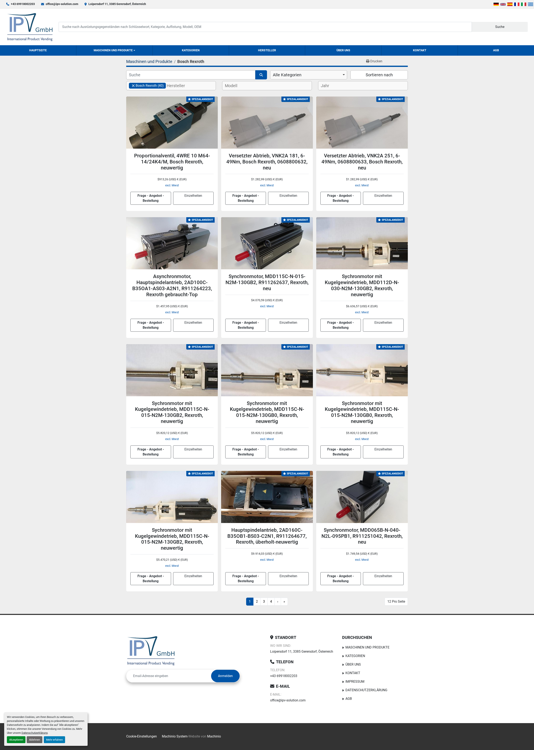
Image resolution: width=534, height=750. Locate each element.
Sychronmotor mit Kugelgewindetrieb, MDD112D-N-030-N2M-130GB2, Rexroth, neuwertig (362, 285)
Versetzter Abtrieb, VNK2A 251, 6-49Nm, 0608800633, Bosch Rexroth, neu (362, 162)
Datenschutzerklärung (34, 732)
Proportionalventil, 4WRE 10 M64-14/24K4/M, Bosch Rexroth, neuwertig (172, 162)
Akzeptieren (16, 739)
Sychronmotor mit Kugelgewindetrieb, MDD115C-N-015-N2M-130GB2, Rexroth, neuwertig (172, 412)
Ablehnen (34, 739)
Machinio (214, 736)
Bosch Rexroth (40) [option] (146, 86)
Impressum (354, 682)
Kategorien (191, 50)
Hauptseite (38, 50)
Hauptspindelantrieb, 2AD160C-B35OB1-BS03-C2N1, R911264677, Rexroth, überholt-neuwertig (267, 536)
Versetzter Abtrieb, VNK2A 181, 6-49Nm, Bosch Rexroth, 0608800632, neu (266, 162)
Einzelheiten (193, 196)
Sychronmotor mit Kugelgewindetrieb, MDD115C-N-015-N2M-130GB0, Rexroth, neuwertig (267, 412)
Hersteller (267, 50)
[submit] (261, 74)
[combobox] (308, 74)
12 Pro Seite (396, 601)
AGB (496, 50)
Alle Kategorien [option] (287, 74)
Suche (499, 27)
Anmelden (225, 676)
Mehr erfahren (54, 739)
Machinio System (175, 736)
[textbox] (179, 86)
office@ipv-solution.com (62, 4)
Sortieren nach (379, 74)
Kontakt (419, 50)
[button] (114, 50)
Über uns (343, 50)
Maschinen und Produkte (113, 50)
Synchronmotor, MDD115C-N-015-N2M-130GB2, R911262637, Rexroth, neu (267, 282)
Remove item (133, 86)
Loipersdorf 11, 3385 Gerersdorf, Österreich (117, 4)
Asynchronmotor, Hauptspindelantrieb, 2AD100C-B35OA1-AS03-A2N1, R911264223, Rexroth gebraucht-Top (172, 285)
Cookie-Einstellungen (141, 736)
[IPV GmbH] (151, 650)
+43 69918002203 (23, 4)
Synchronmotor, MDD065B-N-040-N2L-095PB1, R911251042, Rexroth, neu (362, 536)
